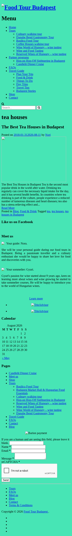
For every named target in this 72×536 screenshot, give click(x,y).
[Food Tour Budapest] (28, 7)
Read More (8, 207)
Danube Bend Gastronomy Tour (35, 37)
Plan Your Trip (24, 74)
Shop (12, 94)
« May (6, 358)
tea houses (58, 211)
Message (7, 458)
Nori (48, 134)
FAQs (12, 67)
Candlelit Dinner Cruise (30, 64)
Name (6, 446)
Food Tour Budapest (36, 511)
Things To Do (24, 80)
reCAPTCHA (10, 461)
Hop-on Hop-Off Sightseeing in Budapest (40, 60)
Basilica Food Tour (27, 40)
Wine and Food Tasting (29, 50)
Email (6, 450)
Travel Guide (16, 70)
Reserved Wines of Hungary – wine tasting (41, 54)
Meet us (13, 376)
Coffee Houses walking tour (32, 44)
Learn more (36, 298)
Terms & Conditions (20, 505)
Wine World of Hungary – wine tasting (38, 47)
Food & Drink (24, 77)
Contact (13, 97)
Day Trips (22, 84)
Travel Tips (22, 87)
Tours (12, 30)
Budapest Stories (26, 90)
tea (48, 211)
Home (12, 27)
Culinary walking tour (29, 34)
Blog (16, 211)
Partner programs (19, 57)
